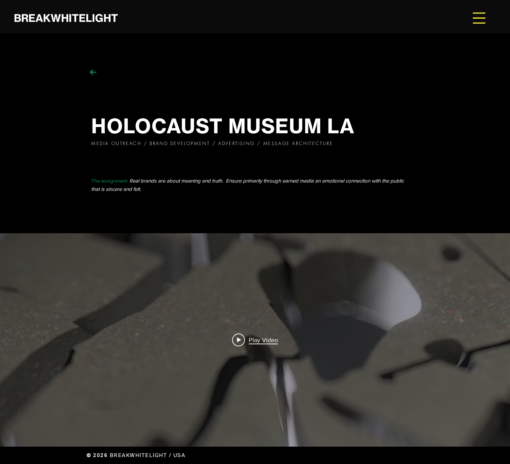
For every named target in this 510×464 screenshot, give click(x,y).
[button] (479, 18)
